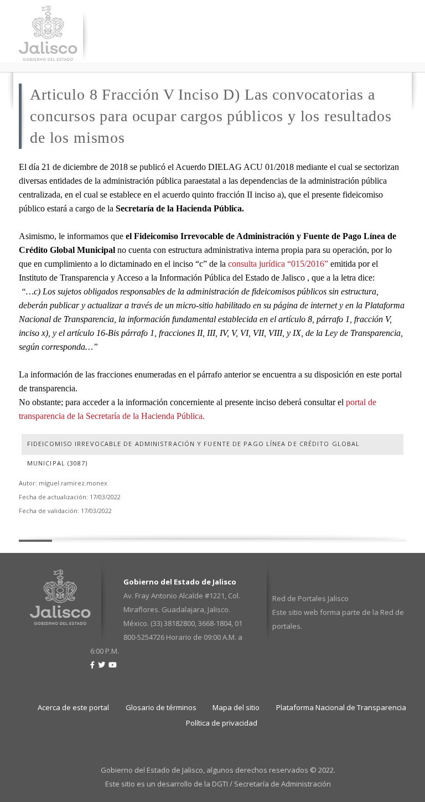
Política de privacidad (221, 723)
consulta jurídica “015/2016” (278, 263)
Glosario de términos (161, 707)
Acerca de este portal (73, 707)
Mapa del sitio (236, 707)
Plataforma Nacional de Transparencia (341, 707)
